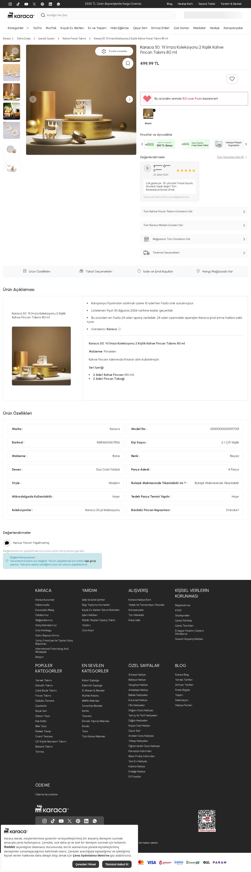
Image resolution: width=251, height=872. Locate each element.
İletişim (39, 657)
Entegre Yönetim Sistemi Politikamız (189, 632)
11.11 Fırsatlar (134, 776)
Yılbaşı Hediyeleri (138, 741)
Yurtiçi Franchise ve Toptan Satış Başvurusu (54, 642)
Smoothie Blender (92, 706)
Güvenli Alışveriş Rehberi (189, 639)
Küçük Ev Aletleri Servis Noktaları (101, 610)
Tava (85, 731)
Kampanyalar (136, 610)
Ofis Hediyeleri (136, 705)
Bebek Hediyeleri (138, 695)
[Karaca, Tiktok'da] (53, 821)
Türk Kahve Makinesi (93, 736)
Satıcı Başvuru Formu (47, 635)
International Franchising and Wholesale (51, 650)
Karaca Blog (182, 674)
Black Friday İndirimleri (141, 756)
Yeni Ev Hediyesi (137, 761)
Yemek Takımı (43, 680)
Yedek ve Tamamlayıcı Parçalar (146, 605)
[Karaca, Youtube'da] (61, 821)
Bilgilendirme (182, 605)
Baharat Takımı (44, 746)
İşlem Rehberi (89, 615)
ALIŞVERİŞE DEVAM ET (125, 56)
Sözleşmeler (182, 615)
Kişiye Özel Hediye (139, 725)
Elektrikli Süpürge (92, 685)
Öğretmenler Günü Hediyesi (144, 746)
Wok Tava (40, 726)
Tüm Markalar (136, 615)
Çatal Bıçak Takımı (46, 690)
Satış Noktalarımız (46, 625)
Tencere (86, 716)
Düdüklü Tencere (44, 700)
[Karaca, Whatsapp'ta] (95, 821)
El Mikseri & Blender (93, 690)
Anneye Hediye (137, 674)
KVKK (178, 610)
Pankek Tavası (43, 731)
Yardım (89, 590)
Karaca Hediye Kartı (139, 599)
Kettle (85, 711)
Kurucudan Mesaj (44, 610)
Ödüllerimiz (42, 615)
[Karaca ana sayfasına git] (52, 808)
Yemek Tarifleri (184, 679)
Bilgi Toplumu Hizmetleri (96, 605)
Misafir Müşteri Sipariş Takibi (98, 620)
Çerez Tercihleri (184, 625)
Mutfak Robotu (90, 695)
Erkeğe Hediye (136, 771)
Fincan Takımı (43, 695)
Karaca (43, 590)
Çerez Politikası (183, 620)
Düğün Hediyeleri (138, 720)
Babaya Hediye (137, 679)
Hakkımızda (42, 605)
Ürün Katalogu (43, 630)
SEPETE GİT (125, 66)
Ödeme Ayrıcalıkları (46, 794)
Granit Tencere (44, 736)
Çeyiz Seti (134, 730)
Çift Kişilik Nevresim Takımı (50, 741)
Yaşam (179, 695)
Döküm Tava (42, 716)
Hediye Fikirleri (183, 705)
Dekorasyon (181, 700)
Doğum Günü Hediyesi (140, 710)
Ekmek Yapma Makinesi (95, 721)
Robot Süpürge (90, 680)
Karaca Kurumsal (44, 599)
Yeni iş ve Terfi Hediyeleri (142, 715)
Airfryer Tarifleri (184, 685)
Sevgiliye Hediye (138, 685)
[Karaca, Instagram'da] (44, 821)
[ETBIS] (200, 821)
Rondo (85, 726)
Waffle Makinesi (90, 700)
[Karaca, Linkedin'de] (86, 821)
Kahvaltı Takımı (44, 685)
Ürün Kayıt (88, 630)
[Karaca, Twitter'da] (69, 821)
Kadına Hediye (136, 766)
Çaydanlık (41, 706)
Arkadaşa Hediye (138, 690)
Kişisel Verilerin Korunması (192, 593)
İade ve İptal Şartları (93, 599)
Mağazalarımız (44, 620)
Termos (39, 751)
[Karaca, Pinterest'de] (78, 821)
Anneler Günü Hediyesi (141, 736)
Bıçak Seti (41, 711)
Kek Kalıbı (40, 721)
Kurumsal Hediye (137, 700)
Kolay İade (134, 620)
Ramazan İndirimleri (140, 751)
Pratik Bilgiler (182, 690)
